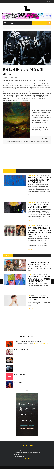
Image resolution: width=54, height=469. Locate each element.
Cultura (12, 27)
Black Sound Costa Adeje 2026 (21, 350)
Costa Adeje (29, 351)
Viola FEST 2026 (18, 358)
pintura (21, 27)
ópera (15, 343)
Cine (29, 259)
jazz (15, 351)
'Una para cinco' (18, 382)
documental (16, 368)
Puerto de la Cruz (39, 368)
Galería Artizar (32, 83)
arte (17, 27)
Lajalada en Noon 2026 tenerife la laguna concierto (38, 298)
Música (29, 295)
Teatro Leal (26, 384)
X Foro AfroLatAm (18, 366)
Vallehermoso (32, 376)
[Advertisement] (27, 156)
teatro (15, 384)
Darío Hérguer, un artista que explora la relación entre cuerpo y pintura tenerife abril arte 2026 (39, 180)
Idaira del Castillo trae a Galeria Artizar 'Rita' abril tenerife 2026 (38, 206)
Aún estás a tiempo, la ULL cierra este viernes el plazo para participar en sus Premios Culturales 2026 (39, 279)
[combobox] (41, 23)
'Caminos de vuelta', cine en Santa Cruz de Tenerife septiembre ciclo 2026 (39, 263)
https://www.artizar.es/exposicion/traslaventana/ (37, 141)
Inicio (7, 27)
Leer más (30, 197)
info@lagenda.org (19, 456)
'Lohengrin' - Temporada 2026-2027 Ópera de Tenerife (27, 341)
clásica (15, 360)
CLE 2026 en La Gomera (19, 374)
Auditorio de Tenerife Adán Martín (40, 343)
